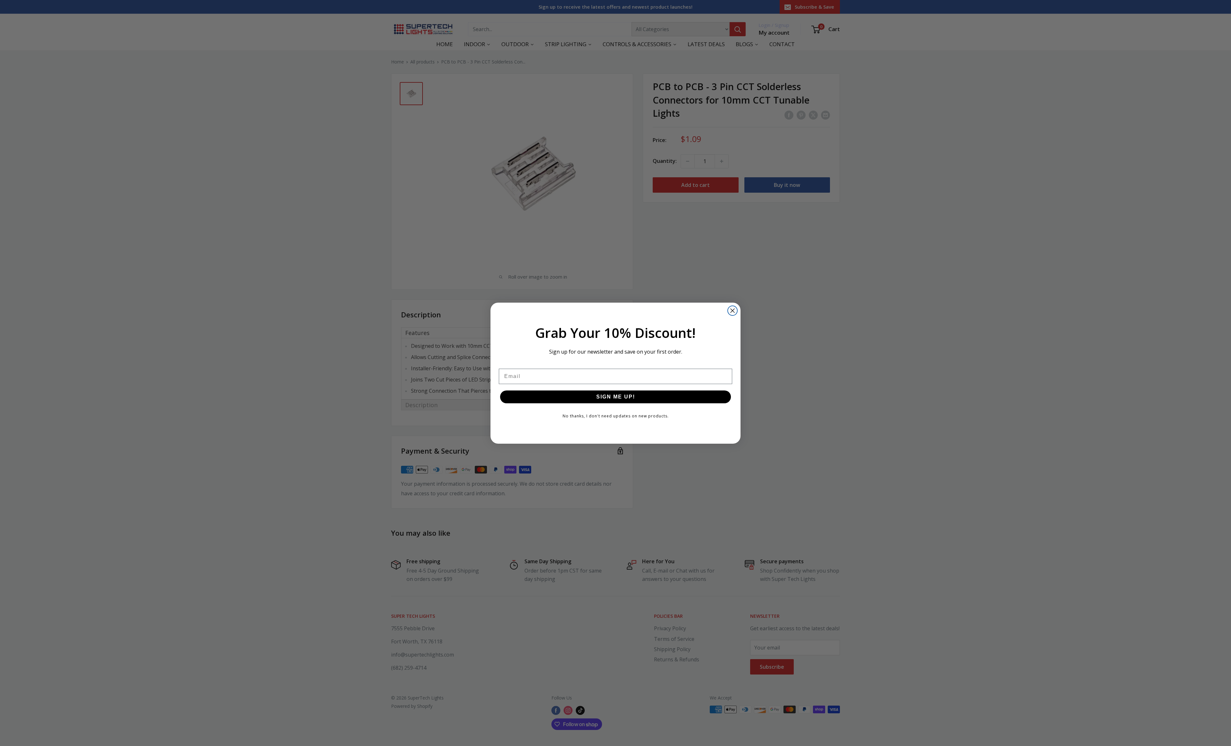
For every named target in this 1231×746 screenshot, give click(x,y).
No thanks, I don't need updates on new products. (616, 416)
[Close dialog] (732, 310)
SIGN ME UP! (615, 396)
